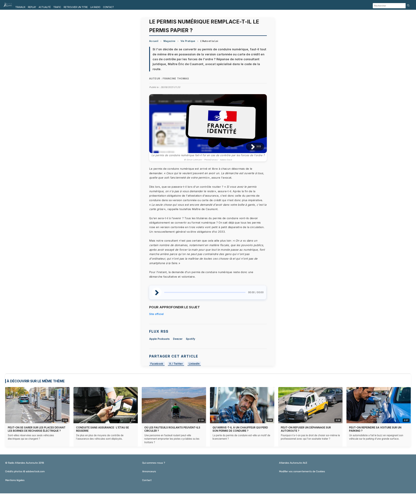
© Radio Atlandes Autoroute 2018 (24, 462)
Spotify (190, 338)
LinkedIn (194, 363)
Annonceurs (149, 471)
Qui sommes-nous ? (153, 462)
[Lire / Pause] (250, 146)
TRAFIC (57, 7)
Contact (147, 480)
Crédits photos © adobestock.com (25, 471)
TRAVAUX (20, 7)
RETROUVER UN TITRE (76, 7)
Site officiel (156, 314)
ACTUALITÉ (45, 7)
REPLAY (32, 7)
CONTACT (108, 7)
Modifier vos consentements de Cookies (302, 471)
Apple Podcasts (159, 338)
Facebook (156, 363)
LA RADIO (95, 7)
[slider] (205, 292)
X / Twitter (176, 363)
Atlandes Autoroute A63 (293, 462)
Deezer (177, 338)
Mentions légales (15, 480)
